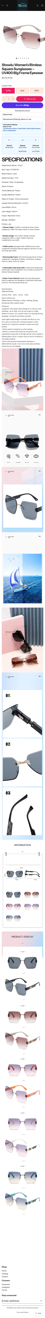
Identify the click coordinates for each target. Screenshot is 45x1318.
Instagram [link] (6, 1287)
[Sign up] (41, 1301)
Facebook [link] (6, 1284)
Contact (5, 1276)
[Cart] (42, 5)
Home (4, 1271)
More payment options (22, 110)
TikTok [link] (4, 1290)
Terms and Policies (22, 1312)
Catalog (5, 1274)
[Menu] (2, 5)
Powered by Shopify (32, 1308)
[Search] (7, 5)
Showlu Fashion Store (18, 1308)
